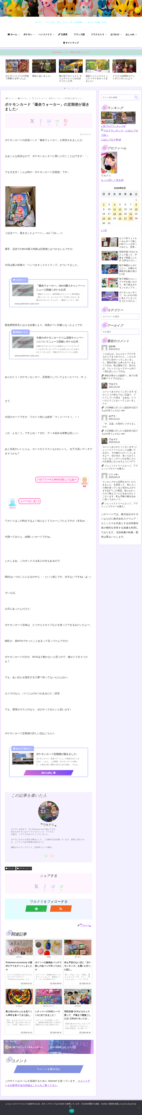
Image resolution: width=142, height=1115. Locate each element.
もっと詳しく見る (111, 180)
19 (120, 213)
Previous (2, 71)
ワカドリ (48, 824)
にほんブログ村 (109, 139)
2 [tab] (69, 88)
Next (140, 71)
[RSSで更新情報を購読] (51, 855)
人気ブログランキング (112, 126)
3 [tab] (73, 88)
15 (136, 209)
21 (130, 213)
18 (114, 213)
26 (120, 218)
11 (114, 209)
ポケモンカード (25, 868)
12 (120, 209)
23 (103, 218)
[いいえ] (138, 1107)
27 (125, 218)
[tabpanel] (17, 71)
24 (109, 218)
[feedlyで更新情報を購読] (45, 855)
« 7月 (104, 230)
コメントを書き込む (48, 1069)
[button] (136, 97)
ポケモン (11, 868)
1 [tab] (64, 88)
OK (71, 1111)
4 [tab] (77, 88)
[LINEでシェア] (57, 121)
